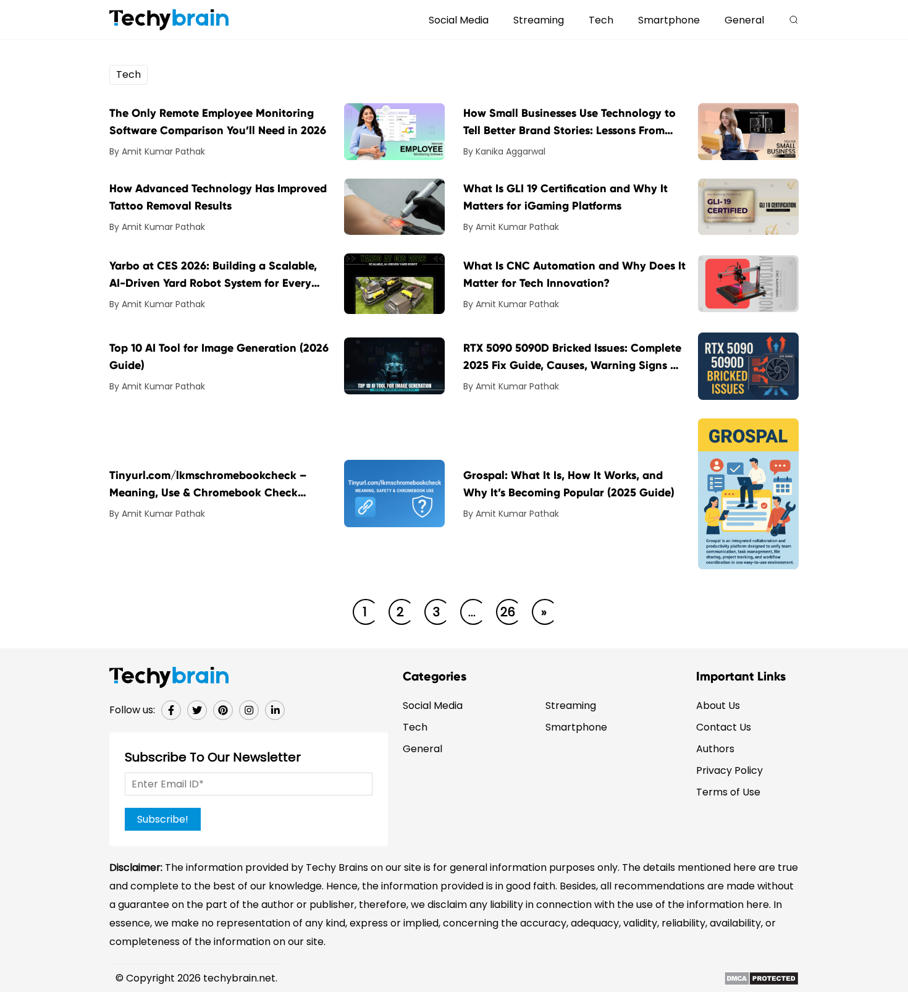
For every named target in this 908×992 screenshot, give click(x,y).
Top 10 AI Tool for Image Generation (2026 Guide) (219, 356)
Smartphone (669, 20)
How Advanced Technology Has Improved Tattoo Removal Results (218, 197)
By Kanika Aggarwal (504, 151)
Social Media (459, 20)
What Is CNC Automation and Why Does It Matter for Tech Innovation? (574, 274)
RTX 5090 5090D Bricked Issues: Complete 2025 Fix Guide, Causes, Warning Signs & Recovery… (572, 357)
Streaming (538, 20)
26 (507, 612)
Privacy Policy (729, 770)
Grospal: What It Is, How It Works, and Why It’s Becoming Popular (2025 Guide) (569, 483)
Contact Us (723, 727)
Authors (715, 749)
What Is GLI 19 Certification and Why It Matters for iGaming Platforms (565, 197)
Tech (601, 20)
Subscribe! (162, 819)
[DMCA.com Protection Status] (761, 978)
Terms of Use (728, 792)
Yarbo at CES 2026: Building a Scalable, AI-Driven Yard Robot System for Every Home (213, 275)
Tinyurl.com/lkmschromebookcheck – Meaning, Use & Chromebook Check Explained (208, 484)
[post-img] (394, 131)
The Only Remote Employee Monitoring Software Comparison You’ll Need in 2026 (217, 121)
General (744, 20)
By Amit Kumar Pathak (157, 151)
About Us (718, 705)
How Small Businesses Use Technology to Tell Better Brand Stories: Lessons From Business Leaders (569, 122)
